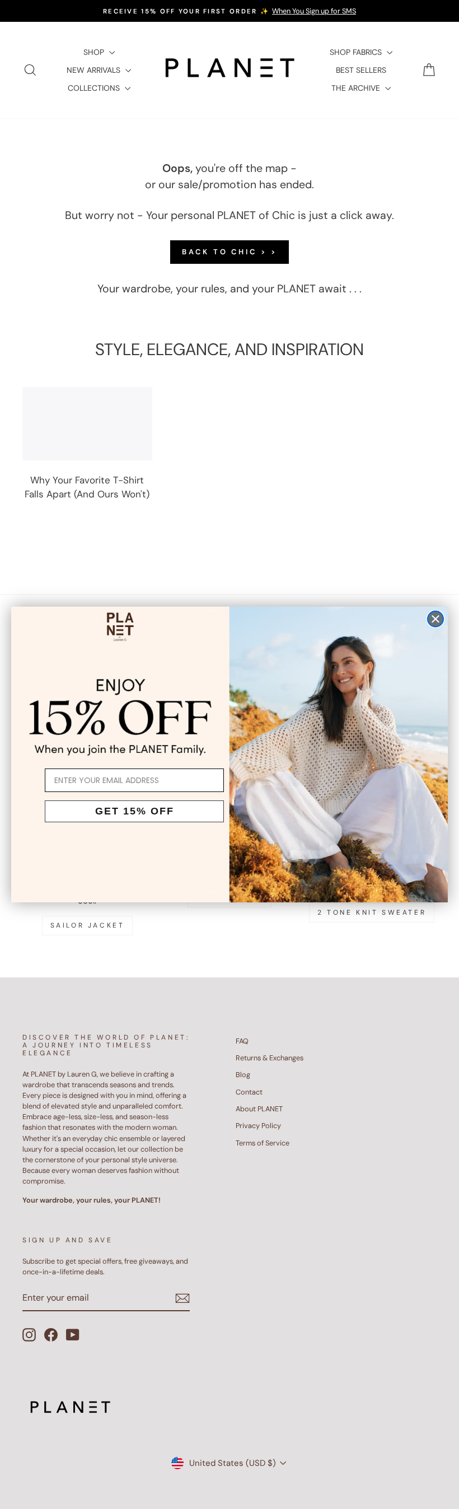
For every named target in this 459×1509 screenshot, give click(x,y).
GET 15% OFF (134, 811)
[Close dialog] (435, 619)
